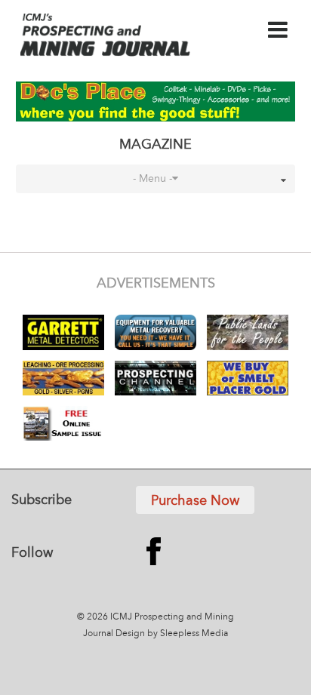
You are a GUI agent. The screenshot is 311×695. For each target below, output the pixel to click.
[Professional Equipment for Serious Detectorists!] (156, 101)
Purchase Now (195, 501)
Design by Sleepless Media (171, 633)
